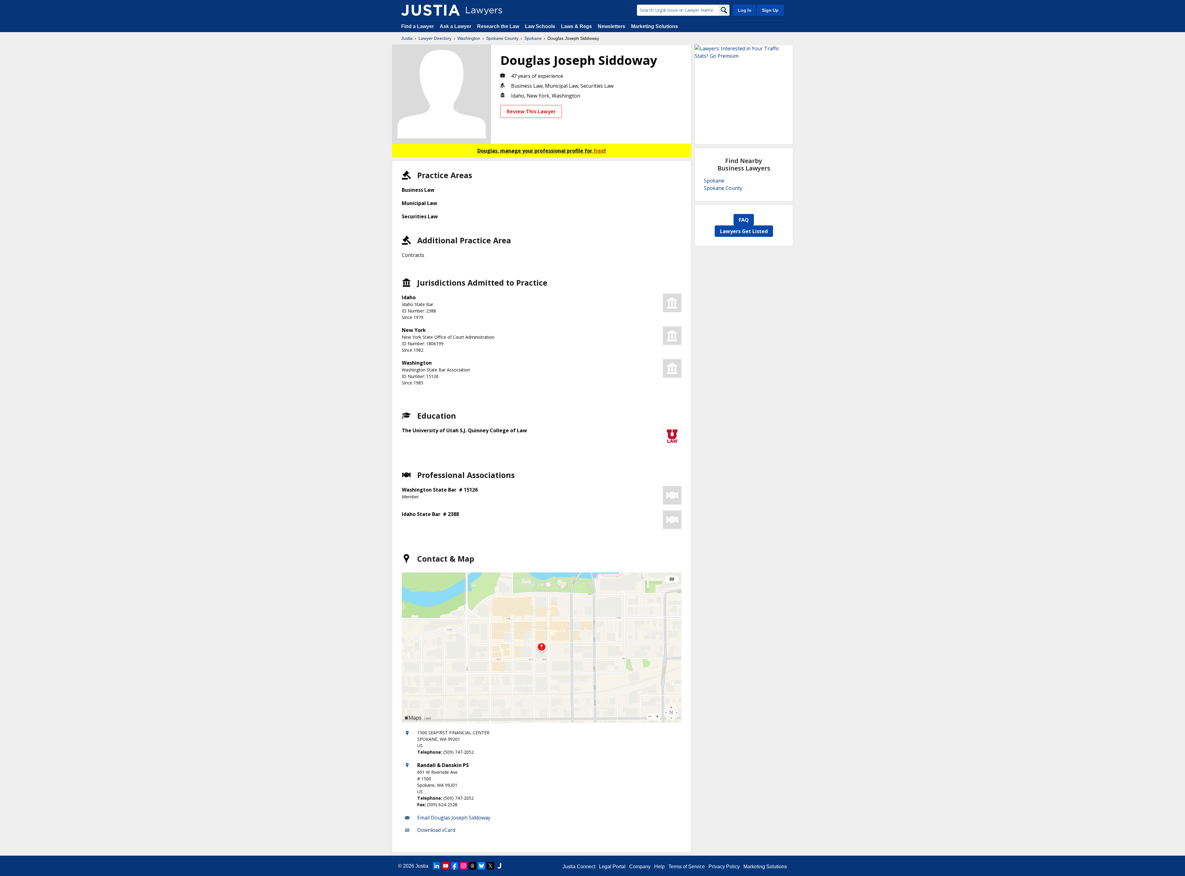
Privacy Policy (724, 866)
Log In (744, 10)
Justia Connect (579, 866)
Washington (468, 38)
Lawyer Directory (434, 38)
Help (659, 866)
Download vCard (436, 830)
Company (640, 866)
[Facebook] (454, 866)
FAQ (744, 219)
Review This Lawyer (531, 111)
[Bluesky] (481, 866)
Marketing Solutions (654, 26)
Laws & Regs (576, 26)
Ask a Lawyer (456, 26)
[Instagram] (463, 866)
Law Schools (540, 26)
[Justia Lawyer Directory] (430, 10)
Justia (407, 38)
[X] (490, 866)
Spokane (533, 38)
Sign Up (770, 10)
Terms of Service (686, 866)
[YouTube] (445, 866)
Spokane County (502, 38)
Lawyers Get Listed (744, 231)
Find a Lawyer (417, 26)
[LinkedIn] (436, 866)
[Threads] (472, 866)
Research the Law (498, 26)
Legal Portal (612, 866)
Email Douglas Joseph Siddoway (453, 817)
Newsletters (611, 26)
